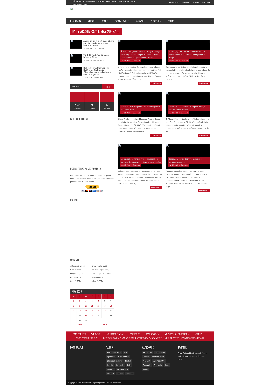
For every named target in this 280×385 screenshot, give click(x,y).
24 (86, 316)
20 (105, 311)
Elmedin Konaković (115, 361)
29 (73, 320)
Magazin (140, 21)
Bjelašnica (111, 357)
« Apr (80, 324)
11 (92, 306)
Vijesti (91, 21)
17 (86, 311)
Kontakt (186, 2)
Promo (171, 21)
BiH (125, 352)
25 (92, 316)
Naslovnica (75, 21)
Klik (108, 87)
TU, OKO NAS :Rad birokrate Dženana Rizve (96, 56)
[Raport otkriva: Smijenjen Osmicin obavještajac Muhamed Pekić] (140, 104)
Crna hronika (97, 266)
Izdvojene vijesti (98, 270)
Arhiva (198, 334)
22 (73, 316)
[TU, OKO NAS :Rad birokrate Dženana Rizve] (76, 58)
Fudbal (128, 361)
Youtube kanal (115, 334)
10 (86, 306)
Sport (105, 21)
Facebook (135, 334)
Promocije (174, 2)
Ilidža (129, 365)
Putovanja (156, 21)
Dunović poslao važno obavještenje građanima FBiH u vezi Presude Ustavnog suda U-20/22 (153, 338)
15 (73, 311)
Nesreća (120, 374)
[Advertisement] (160, 11)
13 (105, 306)
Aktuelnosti (74, 266)
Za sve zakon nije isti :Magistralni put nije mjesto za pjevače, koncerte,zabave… (98, 43)
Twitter (182, 347)
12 (98, 306)
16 (80, 311)
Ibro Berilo (120, 365)
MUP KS (110, 374)
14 (111, 306)
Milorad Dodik (122, 369)
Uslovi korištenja (201, 2)
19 (98, 311)
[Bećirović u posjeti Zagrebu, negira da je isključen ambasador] (188, 156)
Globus (73, 270)
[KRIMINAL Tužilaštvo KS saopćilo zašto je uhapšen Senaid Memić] (188, 104)
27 (105, 316)
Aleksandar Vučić (114, 352)
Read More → (156, 83)
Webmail (96, 334)
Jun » (104, 324)
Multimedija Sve (98, 274)
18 (92, 311)
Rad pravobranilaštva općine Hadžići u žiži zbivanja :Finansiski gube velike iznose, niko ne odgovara (97, 71)
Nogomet (129, 374)
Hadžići (110, 365)
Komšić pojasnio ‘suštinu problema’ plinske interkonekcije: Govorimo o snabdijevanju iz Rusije (187, 54)
